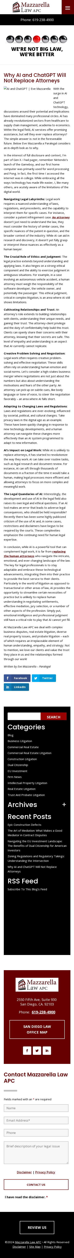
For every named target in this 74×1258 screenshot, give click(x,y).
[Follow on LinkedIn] (47, 1050)
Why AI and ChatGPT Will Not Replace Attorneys (32, 869)
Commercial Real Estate (23, 747)
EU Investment (17, 771)
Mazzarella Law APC (28, 1242)
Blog (10, 735)
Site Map (35, 1247)
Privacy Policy (45, 1172)
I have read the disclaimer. (26, 1197)
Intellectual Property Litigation (27, 783)
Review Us (37, 1227)
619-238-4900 (43, 19)
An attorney (61, 217)
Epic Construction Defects (24, 825)
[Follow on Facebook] (27, 1050)
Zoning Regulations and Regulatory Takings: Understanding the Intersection (36, 858)
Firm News (15, 777)
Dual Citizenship (18, 765)
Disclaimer (24, 1172)
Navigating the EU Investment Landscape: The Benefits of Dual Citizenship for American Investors (37, 845)
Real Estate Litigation (21, 789)
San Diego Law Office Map (37, 1029)
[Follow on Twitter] (37, 1050)
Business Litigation (20, 741)
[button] (68, 8)
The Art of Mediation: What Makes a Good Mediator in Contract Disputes (35, 833)
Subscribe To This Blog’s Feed (27, 889)
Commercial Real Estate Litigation (29, 753)
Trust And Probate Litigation (26, 795)
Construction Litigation (22, 759)
